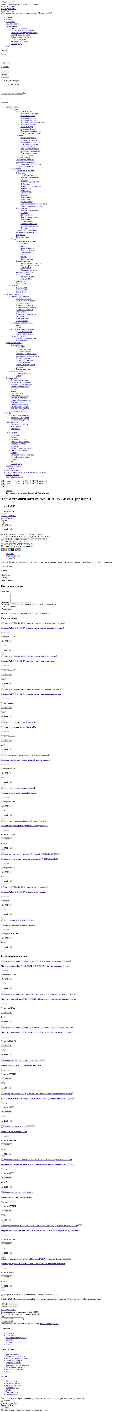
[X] (12, 549)
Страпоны (20, 135)
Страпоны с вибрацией (30, 151)
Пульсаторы (26, 199)
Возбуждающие (22, 318)
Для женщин (16, 169)
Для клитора (26, 188)
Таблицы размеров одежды (22, 37)
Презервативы (12, 422)
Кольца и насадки (23, 261)
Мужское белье (17, 371)
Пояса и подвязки (23, 362)
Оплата (14, 437)
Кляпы (13, 389)
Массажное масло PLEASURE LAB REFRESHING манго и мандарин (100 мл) (35, 966)
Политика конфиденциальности (24, 33)
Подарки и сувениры (24, 166)
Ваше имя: (5, 591)
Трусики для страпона (30, 146)
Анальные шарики (28, 124)
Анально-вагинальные (30, 177)
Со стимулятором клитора (31, 206)
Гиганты (24, 213)
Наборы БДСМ (17, 393)
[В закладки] (3, 486)
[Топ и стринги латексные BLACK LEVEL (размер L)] (24, 481)
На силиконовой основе (26, 301)
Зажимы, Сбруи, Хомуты (21, 384)
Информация (11, 433)
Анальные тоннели (28, 120)
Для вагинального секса (26, 307)
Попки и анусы (27, 259)
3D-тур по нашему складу (16, 1338)
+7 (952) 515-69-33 (8, 6)
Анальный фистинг (29, 129)
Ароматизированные (19, 424)
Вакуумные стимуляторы (26, 230)
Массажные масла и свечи (22, 323)
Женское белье (17, 345)
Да (3, 1407)
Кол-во (4, 520)
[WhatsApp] (19, 549)
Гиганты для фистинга (25, 160)
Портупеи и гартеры (24, 360)
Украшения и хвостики (30, 133)
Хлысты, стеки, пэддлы (20, 409)
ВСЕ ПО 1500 (21, 290)
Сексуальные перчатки (25, 365)
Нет (7, 1407)
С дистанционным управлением (34, 204)
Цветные (24, 228)
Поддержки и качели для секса (28, 164)
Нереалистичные (28, 250)
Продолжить (6, 609)
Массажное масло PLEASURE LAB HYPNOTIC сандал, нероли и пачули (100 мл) (37, 1032)
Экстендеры (21, 283)
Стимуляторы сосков (19, 404)
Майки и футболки (23, 373)
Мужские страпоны (29, 140)
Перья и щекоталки (19, 398)
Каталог (9, 17)
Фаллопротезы (27, 155)
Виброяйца (20, 235)
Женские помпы (22, 237)
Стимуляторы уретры (20, 407)
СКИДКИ (15, 285)
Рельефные (15, 429)
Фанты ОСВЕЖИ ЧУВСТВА (14, 1132)
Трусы (18, 376)
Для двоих (15, 109)
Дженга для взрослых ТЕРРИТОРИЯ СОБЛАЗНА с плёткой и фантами (33, 1264)
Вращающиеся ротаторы (31, 186)
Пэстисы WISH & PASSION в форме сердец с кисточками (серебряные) (32, 628)
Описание (10, 554)
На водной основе (23, 299)
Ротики (24, 254)
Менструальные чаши (25, 171)
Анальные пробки (28, 118)
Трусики (19, 367)
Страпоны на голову (29, 153)
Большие (24, 180)
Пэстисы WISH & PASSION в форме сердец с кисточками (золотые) (31, 694)
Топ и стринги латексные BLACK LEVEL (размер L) (28, 613)
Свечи (18, 327)
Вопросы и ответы (18, 39)
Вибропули (25, 184)
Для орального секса (24, 310)
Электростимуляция (19, 411)
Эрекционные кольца (29, 270)
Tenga (23, 246)
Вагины (24, 257)
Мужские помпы (23, 274)
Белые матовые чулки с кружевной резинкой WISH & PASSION (29, 859)
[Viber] (16, 549)
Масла (18, 325)
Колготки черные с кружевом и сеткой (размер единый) (25, 760)
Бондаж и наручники (19, 380)
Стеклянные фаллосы (29, 226)
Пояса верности (17, 402)
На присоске (26, 197)
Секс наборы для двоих (25, 162)
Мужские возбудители (20, 420)
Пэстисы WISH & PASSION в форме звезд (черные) (23, 892)
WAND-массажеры (28, 175)
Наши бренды (16, 44)
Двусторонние (26, 215)
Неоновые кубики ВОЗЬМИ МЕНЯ (16, 1197)
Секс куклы (20, 281)
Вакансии (15, 446)
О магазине (10, 22)
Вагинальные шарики (25, 232)
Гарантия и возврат (19, 28)
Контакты (10, 19)
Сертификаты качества (20, 35)
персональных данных (49, 1324)
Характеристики (13, 556)
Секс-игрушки (12, 107)
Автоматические (27, 248)
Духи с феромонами (24, 332)
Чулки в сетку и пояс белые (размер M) (18, 727)
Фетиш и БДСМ (12, 378)
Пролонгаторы (22, 321)
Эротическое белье (13, 343)
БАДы (8, 413)
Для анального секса (24, 305)
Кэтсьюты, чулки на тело (26, 354)
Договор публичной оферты (22, 30)
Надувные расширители (31, 131)
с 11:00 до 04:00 (12, 475)
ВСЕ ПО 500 (21, 292)
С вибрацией (26, 252)
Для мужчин (16, 239)
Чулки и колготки (23, 369)
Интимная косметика (14, 294)
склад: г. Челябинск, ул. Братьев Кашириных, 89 (26, 472)
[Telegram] (9, 549)
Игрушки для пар (23, 157)
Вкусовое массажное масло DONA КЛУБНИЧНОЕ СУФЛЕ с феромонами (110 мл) (37, 1164)
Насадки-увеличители (30, 265)
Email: (3, 1316)
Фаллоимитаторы (23, 208)
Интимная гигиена (18, 336)
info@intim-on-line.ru (14, 477)
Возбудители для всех (20, 415)
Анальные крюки (28, 116)
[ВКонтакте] (2, 549)
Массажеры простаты (25, 272)
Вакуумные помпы (28, 276)
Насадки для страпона (30, 149)
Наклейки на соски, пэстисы (28, 356)
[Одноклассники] (5, 549)
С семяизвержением (29, 224)
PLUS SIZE (20, 347)
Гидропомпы (26, 279)
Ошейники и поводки (20, 396)
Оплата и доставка (13, 24)
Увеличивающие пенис (25, 316)
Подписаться (7, 1321)
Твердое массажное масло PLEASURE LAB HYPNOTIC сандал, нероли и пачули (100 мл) (40, 1230)
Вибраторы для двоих (30, 182)
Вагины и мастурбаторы (26, 241)
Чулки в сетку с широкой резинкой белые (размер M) (24, 826)
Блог (8, 46)
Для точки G (26, 191)
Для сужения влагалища (26, 314)
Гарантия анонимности (20, 442)
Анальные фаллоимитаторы (32, 122)
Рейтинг (4, 607)
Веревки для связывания (21, 382)
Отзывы (14, 459)
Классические (26, 193)
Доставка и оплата (13, 466)
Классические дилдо (29, 217)
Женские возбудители (20, 418)
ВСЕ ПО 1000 (21, 288)
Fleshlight (24, 243)
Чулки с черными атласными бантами (18, 925)
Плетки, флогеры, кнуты (21, 400)
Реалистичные (26, 202)
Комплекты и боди (23, 351)
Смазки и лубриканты (20, 296)
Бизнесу (14, 453)
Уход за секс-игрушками (26, 338)
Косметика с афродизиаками (22, 329)
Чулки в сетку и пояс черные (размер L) (18, 793)
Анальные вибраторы (30, 113)
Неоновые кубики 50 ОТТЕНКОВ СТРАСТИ (21, 1065)
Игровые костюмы (23, 349)
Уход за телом (21, 340)
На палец (24, 195)
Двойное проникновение (31, 263)
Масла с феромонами (24, 334)
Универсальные (22, 303)
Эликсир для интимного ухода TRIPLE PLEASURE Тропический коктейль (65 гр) (37, 1098)
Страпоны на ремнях (29, 144)
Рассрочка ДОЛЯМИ (19, 41)
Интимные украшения (20, 387)
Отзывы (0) (10, 558)
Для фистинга (21, 312)
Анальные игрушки (24, 111)
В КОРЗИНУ (6, 525)
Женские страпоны (28, 138)
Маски (13, 391)
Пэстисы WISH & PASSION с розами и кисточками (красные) (28, 661)
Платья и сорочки (23, 358)
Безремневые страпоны (30, 142)
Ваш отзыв (5, 602)
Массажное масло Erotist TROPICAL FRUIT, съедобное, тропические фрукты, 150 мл (38, 999)
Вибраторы (20, 173)
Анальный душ (27, 127)
